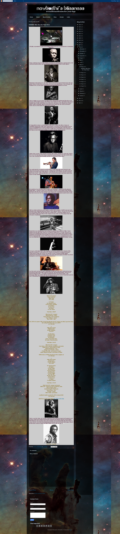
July (81, 60)
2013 (80, 103)
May (81, 64)
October (82, 53)
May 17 (83, 79)
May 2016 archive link (59, 398)
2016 (80, 47)
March (81, 91)
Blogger (70, 530)
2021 (80, 36)
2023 (80, 31)
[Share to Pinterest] (56, 446)
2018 (80, 42)
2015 (80, 98)
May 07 (83, 86)
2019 (80, 40)
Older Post (70, 490)
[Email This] (51, 446)
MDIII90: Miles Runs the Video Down (85, 69)
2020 (80, 38)
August (81, 58)
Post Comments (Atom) (40, 493)
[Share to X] (54, 446)
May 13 (83, 84)
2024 (80, 29)
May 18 (83, 77)
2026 (80, 24)
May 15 (83, 81)
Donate (62, 17)
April (81, 89)
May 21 (83, 75)
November (82, 51)
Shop (55, 17)
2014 (80, 100)
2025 (80, 27)
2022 (80, 33)
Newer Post (32, 490)
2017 (80, 45)
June (81, 62)
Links (68, 17)
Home (31, 17)
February (82, 93)
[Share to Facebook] (55, 446)
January (81, 95)
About (38, 17)
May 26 (83, 66)
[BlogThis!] (52, 446)
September (82, 56)
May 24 (83, 72)
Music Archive (46, 17)
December (82, 49)
